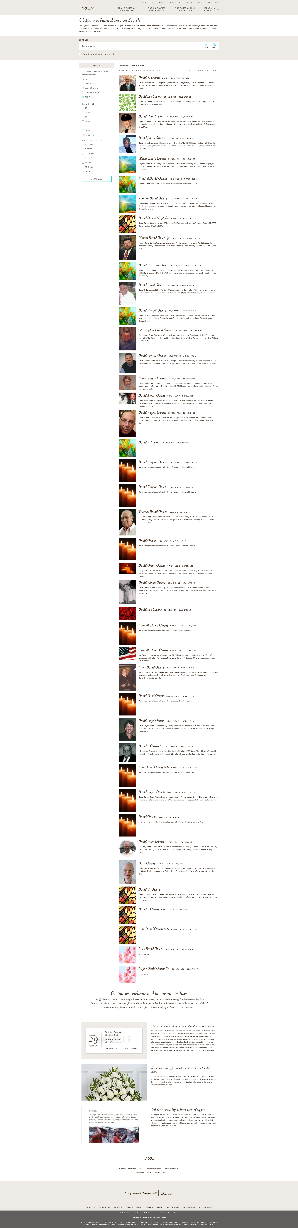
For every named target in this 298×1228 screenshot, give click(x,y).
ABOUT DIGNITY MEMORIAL (154, 2)
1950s (88, 126)
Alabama (89, 144)
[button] (128, 9)
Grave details (144, 954)
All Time (89, 97)
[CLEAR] (206, 45)
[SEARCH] (214, 44)
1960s (88, 130)
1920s (88, 112)
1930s (88, 117)
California (89, 153)
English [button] (212, 2)
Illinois (88, 162)
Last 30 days (91, 88)
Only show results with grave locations (100, 54)
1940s (88, 121)
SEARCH (83, 40)
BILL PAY (190, 2)
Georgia (88, 158)
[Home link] (86, 8)
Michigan (89, 167)
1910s (88, 108)
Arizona (88, 148)
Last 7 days (91, 83)
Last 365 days (92, 92)
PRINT (201, 2)
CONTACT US (175, 2)
